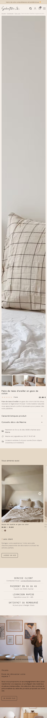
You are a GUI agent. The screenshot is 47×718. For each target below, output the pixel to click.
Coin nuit (17, 13)
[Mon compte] (35, 8)
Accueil (4, 13)
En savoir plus (9, 698)
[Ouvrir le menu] (44, 8)
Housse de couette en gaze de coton (15, 524)
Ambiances (10, 13)
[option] (18, 380)
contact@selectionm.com (30, 581)
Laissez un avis (9, 555)
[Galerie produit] (24, 195)
